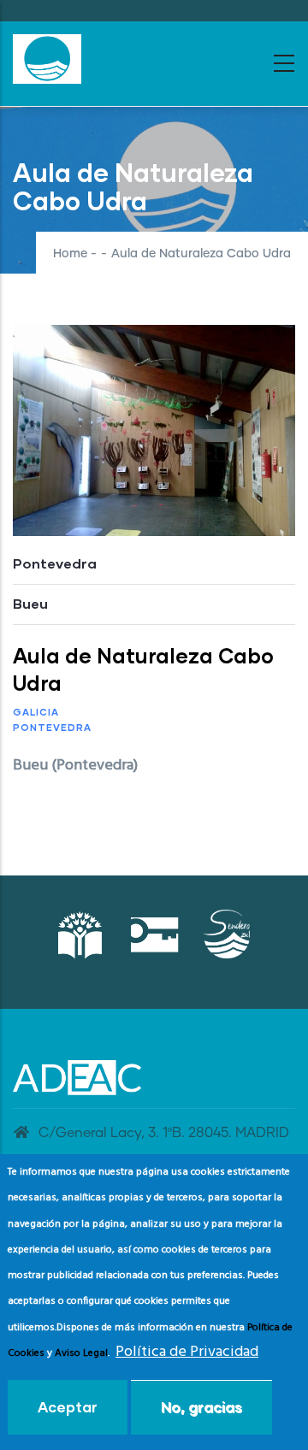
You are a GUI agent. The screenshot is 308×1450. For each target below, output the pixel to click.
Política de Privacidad (187, 1352)
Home (70, 254)
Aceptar (68, 1407)
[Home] (47, 59)
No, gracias (201, 1407)
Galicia (36, 711)
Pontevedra (52, 727)
